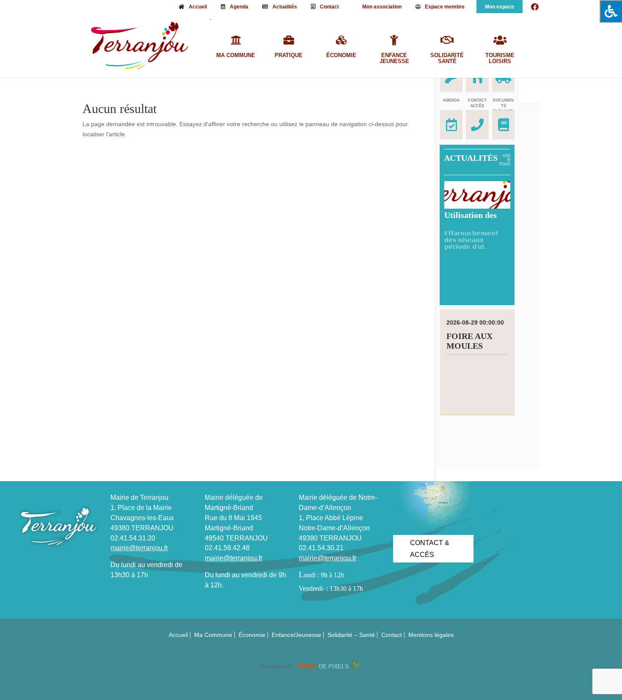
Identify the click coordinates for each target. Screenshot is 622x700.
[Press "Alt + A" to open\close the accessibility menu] (611, 11)
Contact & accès (429, 548)
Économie (341, 55)
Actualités (284, 7)
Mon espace (499, 7)
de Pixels (323, 666)
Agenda (239, 7)
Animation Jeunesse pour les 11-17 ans (475, 350)
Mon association (382, 7)
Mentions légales (431, 634)
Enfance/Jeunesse (296, 634)
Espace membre (445, 7)
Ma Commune (235, 55)
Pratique (289, 55)
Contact (329, 7)
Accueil (198, 7)
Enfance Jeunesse (394, 58)
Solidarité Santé (447, 58)
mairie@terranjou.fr (139, 547)
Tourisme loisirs (500, 58)
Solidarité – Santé (351, 634)
